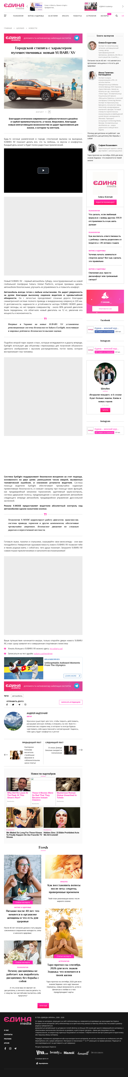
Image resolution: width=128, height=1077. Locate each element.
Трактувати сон (105, 309)
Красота (64, 882)
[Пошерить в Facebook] (7, 705)
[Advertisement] (43, 457)
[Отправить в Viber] (24, 705)
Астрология (64, 961)
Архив (6, 1043)
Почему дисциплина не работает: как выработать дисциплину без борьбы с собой (22, 976)
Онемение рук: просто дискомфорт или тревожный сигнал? (103, 276)
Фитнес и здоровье (22, 907)
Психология (22, 967)
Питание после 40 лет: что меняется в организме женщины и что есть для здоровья (22, 916)
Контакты (8, 1034)
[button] (117, 16)
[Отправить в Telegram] (19, 705)
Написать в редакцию (70, 702)
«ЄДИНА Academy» (106, 6)
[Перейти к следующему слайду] (123, 6)
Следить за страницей (105, 331)
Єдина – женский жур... (107, 328)
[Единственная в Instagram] (10, 1048)
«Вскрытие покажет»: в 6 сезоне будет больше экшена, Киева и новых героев (105, 398)
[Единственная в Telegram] (15, 1048)
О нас (6, 1030)
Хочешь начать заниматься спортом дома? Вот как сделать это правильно (105, 258)
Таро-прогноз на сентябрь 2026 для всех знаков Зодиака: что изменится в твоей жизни (63, 970)
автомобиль (17, 696)
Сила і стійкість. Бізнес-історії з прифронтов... (55, 6)
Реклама (7, 1039)
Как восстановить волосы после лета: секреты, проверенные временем (64, 889)
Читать (105, 410)
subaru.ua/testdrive (43, 653)
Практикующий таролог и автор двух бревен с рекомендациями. (110, 149)
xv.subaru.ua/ (56, 648)
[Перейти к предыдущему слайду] (27, 6)
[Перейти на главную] (14, 6)
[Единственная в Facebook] (5, 1048)
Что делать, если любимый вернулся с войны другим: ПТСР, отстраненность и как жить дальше (105, 220)
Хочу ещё (43, 1006)
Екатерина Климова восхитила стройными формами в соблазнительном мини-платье (32, 755)
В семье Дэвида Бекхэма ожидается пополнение (53, 750)
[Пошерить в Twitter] (13, 705)
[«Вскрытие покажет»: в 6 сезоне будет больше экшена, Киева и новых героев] (105, 373)
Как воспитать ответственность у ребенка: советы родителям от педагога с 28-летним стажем (105, 240)
